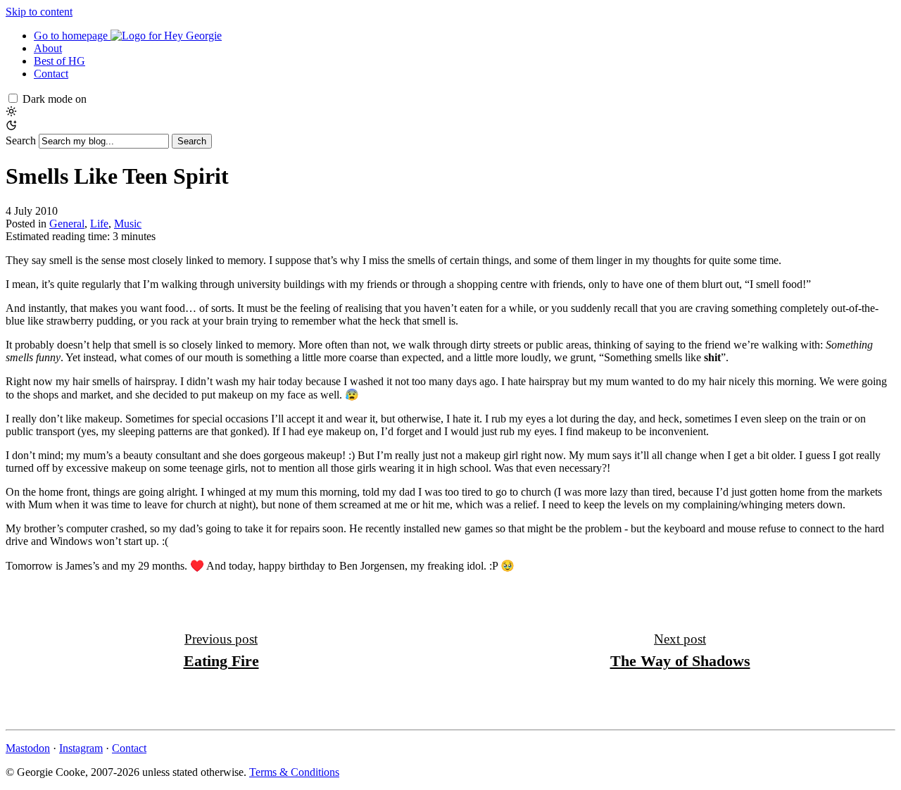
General (66, 224)
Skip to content (39, 12)
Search (21, 140)
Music (127, 224)
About (48, 48)
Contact (51, 74)
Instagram (81, 748)
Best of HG (59, 61)
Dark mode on (55, 99)
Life (99, 224)
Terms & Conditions (294, 772)
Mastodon (28, 748)
